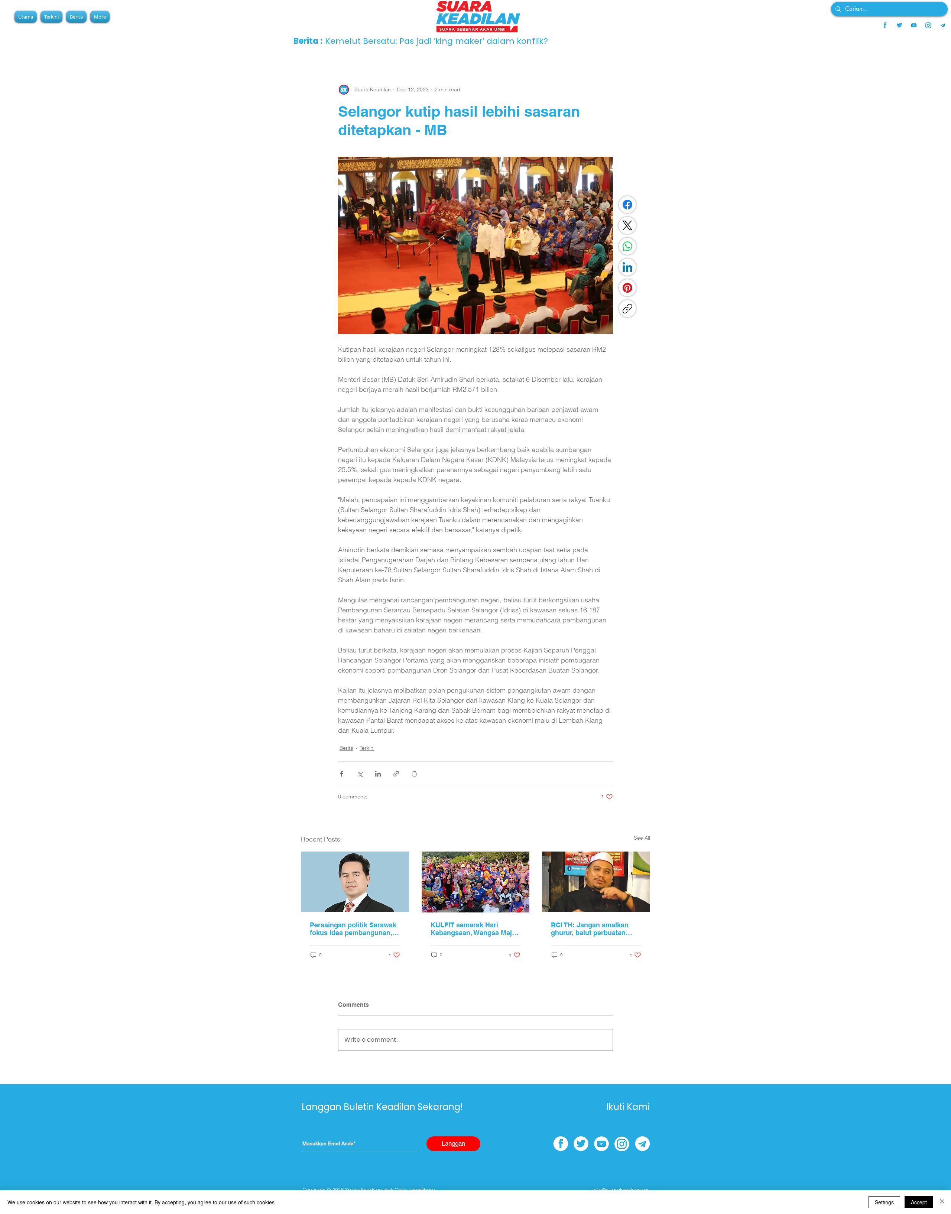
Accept (919, 1202)
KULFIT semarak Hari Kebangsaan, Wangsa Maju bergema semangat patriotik (475, 929)
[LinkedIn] (627, 267)
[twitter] (899, 25)
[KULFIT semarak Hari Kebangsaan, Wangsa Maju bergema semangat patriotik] (476, 882)
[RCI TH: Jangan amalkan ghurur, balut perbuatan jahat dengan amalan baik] (596, 882)
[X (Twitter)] (627, 225)
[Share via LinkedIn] (378, 773)
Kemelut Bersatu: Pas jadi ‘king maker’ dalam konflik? (436, 41)
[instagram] (928, 25)
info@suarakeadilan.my (621, 1190)
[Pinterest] (627, 287)
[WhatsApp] (627, 246)
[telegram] (942, 25)
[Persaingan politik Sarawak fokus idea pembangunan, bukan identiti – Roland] (355, 882)
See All (642, 837)
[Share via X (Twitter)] (359, 773)
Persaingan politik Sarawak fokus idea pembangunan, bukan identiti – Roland (353, 929)
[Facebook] (627, 204)
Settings (884, 1202)
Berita (346, 748)
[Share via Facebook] (341, 773)
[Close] (942, 1202)
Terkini (367, 748)
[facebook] (884, 25)
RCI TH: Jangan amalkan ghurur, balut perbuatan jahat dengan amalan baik (591, 929)
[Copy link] (627, 308)
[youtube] (913, 25)
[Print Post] (414, 773)
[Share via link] (396, 773)
